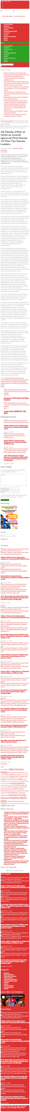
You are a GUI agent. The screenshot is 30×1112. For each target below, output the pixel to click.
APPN (4, 774)
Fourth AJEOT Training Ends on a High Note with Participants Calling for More (15, 672)
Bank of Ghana (10, 774)
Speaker (27, 803)
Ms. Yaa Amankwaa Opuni (14, 380)
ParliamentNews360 (10, 31)
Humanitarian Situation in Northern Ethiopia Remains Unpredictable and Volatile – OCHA (12, 757)
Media (6, 40)
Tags (2, 767)
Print (2, 152)
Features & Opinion (10, 36)
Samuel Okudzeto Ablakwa (19, 803)
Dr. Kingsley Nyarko (12, 779)
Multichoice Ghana (19, 787)
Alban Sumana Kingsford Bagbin (16, 772)
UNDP (3, 805)
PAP (8, 793)
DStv (20, 779)
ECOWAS (3, 781)
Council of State (5, 776)
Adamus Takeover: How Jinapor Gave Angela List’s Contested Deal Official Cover (16, 73)
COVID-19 (13, 776)
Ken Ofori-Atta (16, 785)
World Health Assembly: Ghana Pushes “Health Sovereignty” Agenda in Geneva (15, 101)
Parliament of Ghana (17, 795)
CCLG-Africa (18, 774)
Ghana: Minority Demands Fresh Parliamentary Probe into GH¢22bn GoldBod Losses (14, 78)
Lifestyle (7, 33)
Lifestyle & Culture (10, 979)
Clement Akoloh (25, 774)
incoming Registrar (10, 378)
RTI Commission (10, 803)
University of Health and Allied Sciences (16, 383)
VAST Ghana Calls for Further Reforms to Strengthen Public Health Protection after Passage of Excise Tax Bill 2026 (16, 83)
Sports (6, 35)
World (6, 38)
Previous (6, 395)
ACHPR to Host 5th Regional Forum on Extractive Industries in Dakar (15, 115)
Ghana (24, 781)
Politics (6, 29)
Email (5, 152)
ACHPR (2, 769)
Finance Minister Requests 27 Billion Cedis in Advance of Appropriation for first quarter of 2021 (14, 656)
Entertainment (9, 974)
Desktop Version (6, 1110)
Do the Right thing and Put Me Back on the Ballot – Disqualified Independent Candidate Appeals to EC (15, 636)
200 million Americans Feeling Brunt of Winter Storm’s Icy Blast (13, 741)
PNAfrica (4, 797)
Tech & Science (8, 28)
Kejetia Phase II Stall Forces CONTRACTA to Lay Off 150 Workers (16, 98)
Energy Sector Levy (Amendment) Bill (13, 781)
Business (6, 26)
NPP (16, 789)
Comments (4, 764)
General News (8, 24)
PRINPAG (3, 803)
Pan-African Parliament (16, 790)
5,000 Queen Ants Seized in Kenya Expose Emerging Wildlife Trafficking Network (14, 726)
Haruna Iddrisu (17, 783)
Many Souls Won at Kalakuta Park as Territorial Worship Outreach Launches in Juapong (16, 93)
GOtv (9, 783)
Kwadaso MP (23, 785)
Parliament (14, 793)
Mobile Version (15, 1110)
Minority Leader (4, 787)
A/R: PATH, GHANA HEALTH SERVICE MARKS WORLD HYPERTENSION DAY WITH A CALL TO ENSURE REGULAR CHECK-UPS (15, 106)
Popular (3, 605)
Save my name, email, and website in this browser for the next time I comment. (14, 496)
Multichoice (11, 787)
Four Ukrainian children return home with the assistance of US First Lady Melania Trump (16, 88)
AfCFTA (6, 769)
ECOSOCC (25, 779)
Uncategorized (8, 987)
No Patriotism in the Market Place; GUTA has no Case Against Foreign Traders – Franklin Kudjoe (14, 691)
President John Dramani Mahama (15, 801)
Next (5, 408)
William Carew (10, 805)
